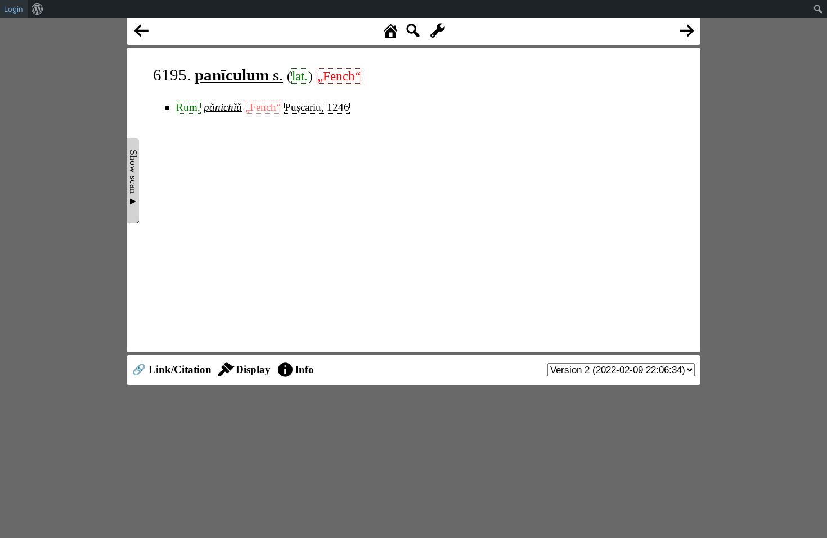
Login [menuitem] (13, 9)
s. (239, 75)
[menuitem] (37, 9)
